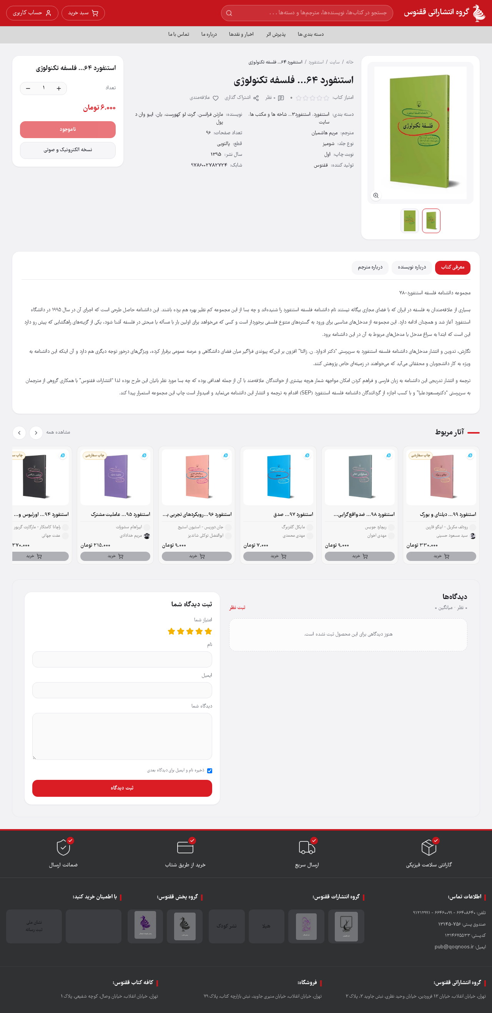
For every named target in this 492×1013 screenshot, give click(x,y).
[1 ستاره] (208, 631)
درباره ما (209, 34)
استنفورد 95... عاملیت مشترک (120, 515)
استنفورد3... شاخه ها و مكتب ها (280, 114)
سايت (335, 62)
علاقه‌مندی (200, 98)
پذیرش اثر (276, 34)
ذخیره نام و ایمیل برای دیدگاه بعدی (175, 771)
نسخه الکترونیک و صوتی (68, 150)
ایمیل (207, 675)
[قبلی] (36, 433)
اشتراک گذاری (238, 98)
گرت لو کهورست (180, 114)
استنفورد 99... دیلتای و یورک (448, 515)
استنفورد (316, 62)
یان (159, 114)
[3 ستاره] (190, 631)
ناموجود (68, 130)
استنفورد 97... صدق (293, 515)
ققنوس (321, 165)
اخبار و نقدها (241, 34)
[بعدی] (19, 433)
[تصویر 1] (431, 221)
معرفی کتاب (452, 267)
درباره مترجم (370, 267)
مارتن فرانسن (211, 114)
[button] (420, 133)
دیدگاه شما (201, 706)
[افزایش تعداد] (58, 88)
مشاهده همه (58, 432)
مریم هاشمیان (324, 133)
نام (209, 645)
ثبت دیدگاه (122, 788)
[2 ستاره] (199, 631)
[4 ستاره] (180, 631)
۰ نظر (270, 98)
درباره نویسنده (412, 267)
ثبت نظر (237, 608)
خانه (350, 62)
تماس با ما (178, 34)
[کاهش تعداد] (28, 88)
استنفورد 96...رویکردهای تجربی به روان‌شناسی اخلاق (198, 515)
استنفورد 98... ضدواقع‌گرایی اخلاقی (366, 515)
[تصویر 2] (410, 221)
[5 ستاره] (171, 631)
